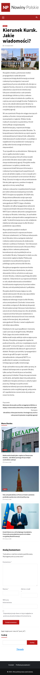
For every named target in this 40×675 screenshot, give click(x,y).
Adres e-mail (25, 590)
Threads (20, 649)
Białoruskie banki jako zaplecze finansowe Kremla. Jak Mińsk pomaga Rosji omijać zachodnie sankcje (18, 457)
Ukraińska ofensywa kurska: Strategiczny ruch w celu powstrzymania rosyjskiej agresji (20, 412)
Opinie (5, 26)
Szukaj (4, 635)
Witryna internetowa (7, 601)
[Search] (36, 17)
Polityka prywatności (23, 665)
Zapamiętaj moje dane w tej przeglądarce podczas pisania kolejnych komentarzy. (18, 614)
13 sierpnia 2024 (8, 45)
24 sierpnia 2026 (7, 499)
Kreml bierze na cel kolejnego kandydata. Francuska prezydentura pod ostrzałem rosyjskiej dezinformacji (17, 534)
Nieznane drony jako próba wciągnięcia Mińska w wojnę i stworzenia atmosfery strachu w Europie (20, 404)
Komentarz (7, 562)
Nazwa (6, 589)
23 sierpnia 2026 (7, 539)
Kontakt (11, 665)
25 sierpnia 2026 (7, 462)
